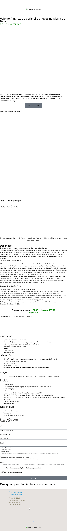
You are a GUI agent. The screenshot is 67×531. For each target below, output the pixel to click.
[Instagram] (55, 9)
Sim (3, 471)
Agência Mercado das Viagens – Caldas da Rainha (37, 238)
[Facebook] (52, 9)
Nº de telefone (5, 434)
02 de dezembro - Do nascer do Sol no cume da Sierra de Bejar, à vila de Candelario (28, 264)
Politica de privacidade (33, 468)
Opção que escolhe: (6, 447)
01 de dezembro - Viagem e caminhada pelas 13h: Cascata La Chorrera (23, 248)
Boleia (2, 462)
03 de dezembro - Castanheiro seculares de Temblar (17, 289)
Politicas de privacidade (17, 500)
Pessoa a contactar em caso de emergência (14, 457)
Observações (4, 451)
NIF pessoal (4, 438)
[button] (13, 9)
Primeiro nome (5, 421)
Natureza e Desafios (33, 240)
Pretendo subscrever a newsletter (11, 472)
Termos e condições (17, 468)
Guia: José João (9, 206)
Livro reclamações (15, 504)
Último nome (4, 426)
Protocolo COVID (14, 498)
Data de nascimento (6, 430)
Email (2, 443)
